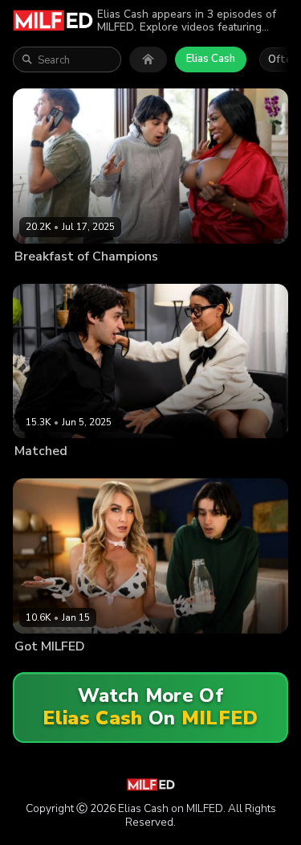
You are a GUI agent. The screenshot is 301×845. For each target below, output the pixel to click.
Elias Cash (210, 58)
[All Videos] (148, 59)
